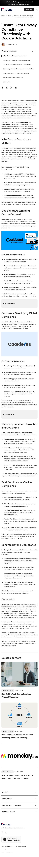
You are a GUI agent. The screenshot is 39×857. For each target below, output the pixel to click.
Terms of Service (12, 849)
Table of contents (9, 51)
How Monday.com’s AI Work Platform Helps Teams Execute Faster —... (17, 776)
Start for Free (26, 4)
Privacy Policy (9, 852)
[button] (36, 10)
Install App (29, 9)
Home (3, 15)
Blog (9, 15)
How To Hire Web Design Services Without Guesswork (16, 695)
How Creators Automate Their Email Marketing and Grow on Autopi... (17, 736)
